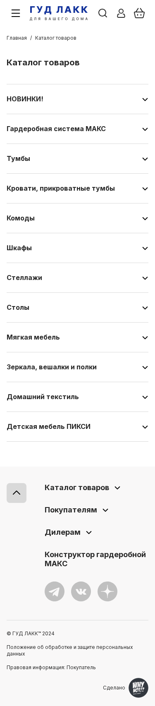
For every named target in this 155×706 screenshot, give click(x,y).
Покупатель (81, 667)
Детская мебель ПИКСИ (49, 426)
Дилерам (63, 532)
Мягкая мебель (33, 337)
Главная (17, 38)
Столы (18, 307)
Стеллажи (24, 277)
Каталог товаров (77, 487)
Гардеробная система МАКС (56, 128)
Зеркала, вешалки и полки (52, 367)
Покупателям (71, 509)
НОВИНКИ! (25, 99)
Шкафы (19, 248)
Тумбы (18, 158)
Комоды (21, 218)
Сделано (114, 687)
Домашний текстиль (43, 396)
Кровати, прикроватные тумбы (61, 188)
